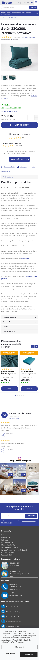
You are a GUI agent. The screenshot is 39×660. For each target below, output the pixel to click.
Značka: (5, 171)
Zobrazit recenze (14, 418)
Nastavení (19, 647)
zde (23, 642)
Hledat (33, 7)
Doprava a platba (7, 542)
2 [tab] (17, 395)
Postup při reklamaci (8, 552)
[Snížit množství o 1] (36, 119)
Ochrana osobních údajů (9, 547)
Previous (32, 346)
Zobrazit (9, 389)
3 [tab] (19, 395)
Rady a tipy (5, 540)
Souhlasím (29, 654)
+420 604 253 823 (15, 589)
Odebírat (31, 516)
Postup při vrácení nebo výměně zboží (14, 550)
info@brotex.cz (15, 593)
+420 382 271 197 (15, 584)
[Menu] (36, 2)
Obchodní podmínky (8, 545)
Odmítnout (10, 654)
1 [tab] (15, 395)
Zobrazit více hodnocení (19, 159)
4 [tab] (21, 395)
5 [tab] (23, 395)
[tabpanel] (10, 371)
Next (36, 346)
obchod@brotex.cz (16, 595)
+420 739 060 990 (15, 587)
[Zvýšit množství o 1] (36, 116)
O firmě (3, 535)
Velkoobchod (5, 537)
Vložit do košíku (21, 125)
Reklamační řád (6, 555)
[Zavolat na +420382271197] (24, 2)
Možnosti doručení (10, 111)
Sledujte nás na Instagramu (20, 461)
